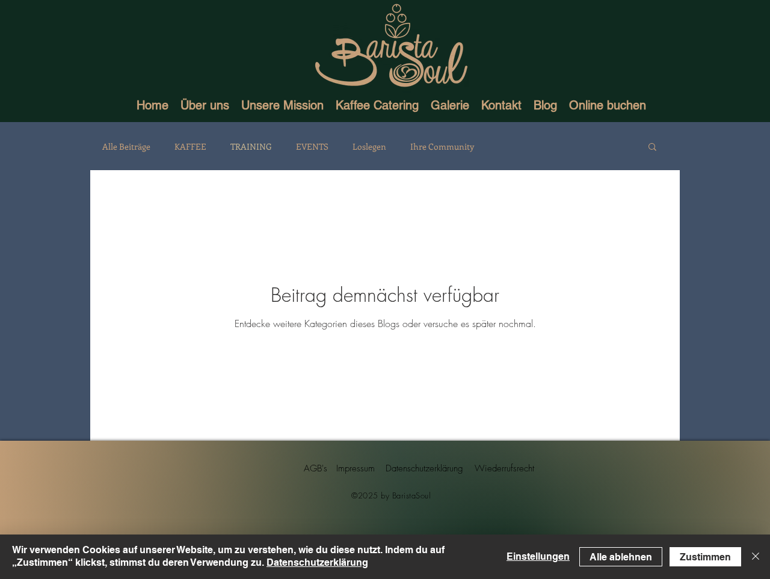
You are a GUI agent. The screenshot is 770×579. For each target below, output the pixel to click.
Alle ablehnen (621, 557)
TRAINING (251, 146)
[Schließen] (755, 556)
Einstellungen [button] (538, 556)
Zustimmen (705, 557)
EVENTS (312, 146)
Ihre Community (442, 146)
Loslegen (369, 146)
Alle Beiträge (126, 146)
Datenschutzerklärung (317, 562)
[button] (652, 147)
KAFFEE (190, 146)
